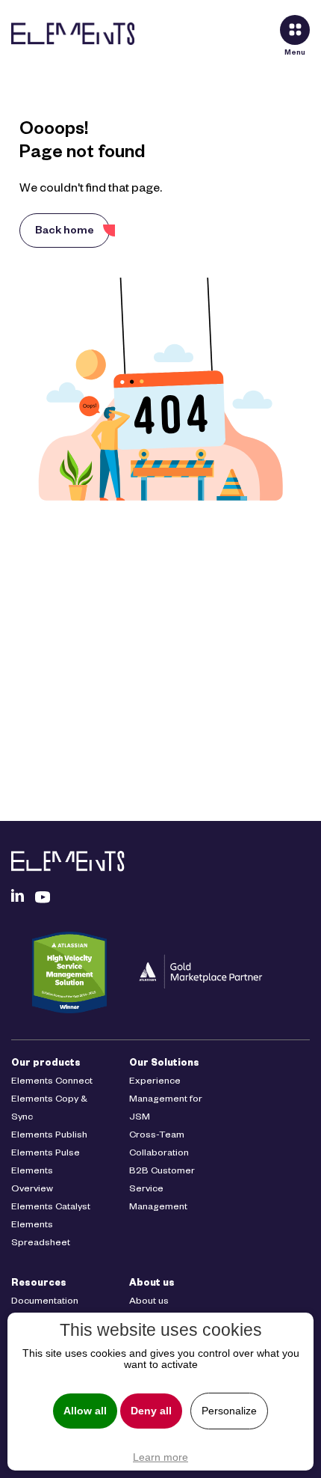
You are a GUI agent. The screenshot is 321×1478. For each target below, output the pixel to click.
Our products (46, 1064)
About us (152, 1284)
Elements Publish (49, 1136)
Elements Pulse (45, 1154)
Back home (64, 232)
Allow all (85, 1411)
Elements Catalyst (50, 1208)
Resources (38, 1284)
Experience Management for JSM (165, 1100)
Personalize (229, 1411)
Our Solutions (164, 1064)
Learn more (160, 1457)
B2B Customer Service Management (162, 1190)
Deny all (151, 1411)
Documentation (44, 1302)
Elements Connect (52, 1082)
